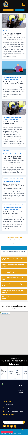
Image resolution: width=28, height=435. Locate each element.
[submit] (24, 422)
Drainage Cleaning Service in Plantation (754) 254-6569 (12, 34)
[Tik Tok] (8, 426)
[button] (23, 4)
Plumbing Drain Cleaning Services (10, 79)
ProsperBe (24, 429)
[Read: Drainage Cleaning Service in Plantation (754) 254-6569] (14, 21)
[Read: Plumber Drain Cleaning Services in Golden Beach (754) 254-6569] (14, 68)
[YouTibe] (15, 426)
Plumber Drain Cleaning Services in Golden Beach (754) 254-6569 (13, 82)
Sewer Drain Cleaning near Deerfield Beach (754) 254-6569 (13, 185)
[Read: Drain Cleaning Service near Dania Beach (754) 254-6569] (12, 204)
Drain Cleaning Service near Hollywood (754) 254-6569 (12, 157)
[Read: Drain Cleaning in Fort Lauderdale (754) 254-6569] (14, 108)
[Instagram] (11, 426)
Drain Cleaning (6, 30)
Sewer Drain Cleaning (15, 181)
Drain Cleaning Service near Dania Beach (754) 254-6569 (14, 212)
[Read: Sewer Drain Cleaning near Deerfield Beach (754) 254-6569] (12, 178)
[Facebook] (4, 426)
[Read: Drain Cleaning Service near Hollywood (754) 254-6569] (5, 150)
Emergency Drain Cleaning (16, 77)
